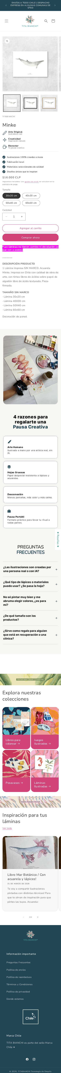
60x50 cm (31, 202)
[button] (6, 21)
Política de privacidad (18, 991)
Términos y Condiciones (20, 984)
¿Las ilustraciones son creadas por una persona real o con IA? (27, 569)
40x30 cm (31, 195)
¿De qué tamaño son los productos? (19, 617)
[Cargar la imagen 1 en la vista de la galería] (11, 103)
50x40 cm (11, 202)
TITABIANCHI (24, 1071)
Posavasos (13, 783)
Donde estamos (15, 998)
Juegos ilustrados (40, 741)
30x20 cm (11, 195)
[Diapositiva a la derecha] (37, 917)
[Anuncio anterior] (6, 5)
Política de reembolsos (19, 977)
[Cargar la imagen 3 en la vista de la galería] (49, 103)
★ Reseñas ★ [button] (58, 539)
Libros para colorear (13, 741)
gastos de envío (32, 182)
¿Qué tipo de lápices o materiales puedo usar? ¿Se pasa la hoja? (26, 584)
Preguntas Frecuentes (19, 962)
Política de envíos (16, 969)
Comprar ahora (30, 237)
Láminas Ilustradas (40, 784)
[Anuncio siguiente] (55, 5)
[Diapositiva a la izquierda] (23, 917)
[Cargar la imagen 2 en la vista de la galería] (30, 103)
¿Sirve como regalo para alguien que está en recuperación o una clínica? (25, 634)
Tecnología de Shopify (41, 1071)
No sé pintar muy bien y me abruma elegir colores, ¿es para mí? (24, 600)
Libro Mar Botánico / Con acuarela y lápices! (26, 877)
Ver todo (7, 828)
